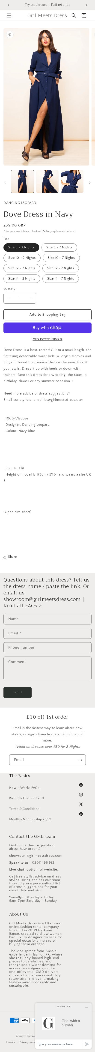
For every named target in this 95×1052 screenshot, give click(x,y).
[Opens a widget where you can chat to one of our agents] (63, 1025)
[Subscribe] (80, 759)
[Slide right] (90, 183)
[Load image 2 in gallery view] (47, 181)
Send (17, 692)
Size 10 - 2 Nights (22, 258)
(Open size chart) (17, 512)
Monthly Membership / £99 (30, 819)
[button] (9, 15)
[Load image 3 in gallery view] (72, 181)
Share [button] (12, 557)
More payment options (47, 338)
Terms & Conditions (24, 809)
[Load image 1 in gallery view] (22, 181)
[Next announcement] (86, 5)
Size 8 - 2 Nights (21, 247)
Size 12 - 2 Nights (21, 268)
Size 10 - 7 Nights (61, 258)
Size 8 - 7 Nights (59, 247)
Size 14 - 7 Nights (60, 278)
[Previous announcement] (8, 5)
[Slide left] (5, 183)
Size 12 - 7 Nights (60, 268)
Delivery (47, 231)
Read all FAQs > (22, 605)
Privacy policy (28, 1042)
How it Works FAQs (24, 788)
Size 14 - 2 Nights (21, 278)
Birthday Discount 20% (27, 798)
